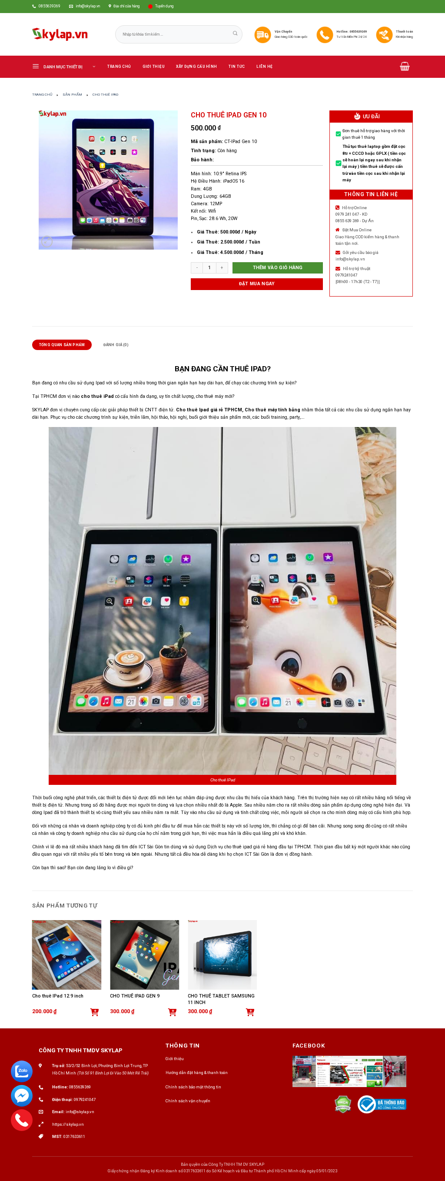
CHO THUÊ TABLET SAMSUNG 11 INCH (221, 999)
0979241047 (85, 1099)
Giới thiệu (153, 66)
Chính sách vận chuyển (188, 1100)
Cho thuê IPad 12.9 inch (57, 996)
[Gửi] (235, 34)
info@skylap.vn (80, 1111)
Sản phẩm (72, 95)
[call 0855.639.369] (22, 1120)
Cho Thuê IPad (105, 95)
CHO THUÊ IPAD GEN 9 (134, 996)
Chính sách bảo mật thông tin (193, 1086)
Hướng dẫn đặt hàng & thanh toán (197, 1072)
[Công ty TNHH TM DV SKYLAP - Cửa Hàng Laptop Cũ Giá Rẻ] (60, 34)
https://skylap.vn (68, 1124)
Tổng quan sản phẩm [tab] (62, 345)
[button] (67, 66)
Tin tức (237, 66)
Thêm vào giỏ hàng (278, 267)
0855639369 (80, 1086)
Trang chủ (119, 66)
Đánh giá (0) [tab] (116, 345)
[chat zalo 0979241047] (22, 1071)
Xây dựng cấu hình (196, 66)
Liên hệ (264, 66)
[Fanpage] (349, 1075)
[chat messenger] (22, 1096)
